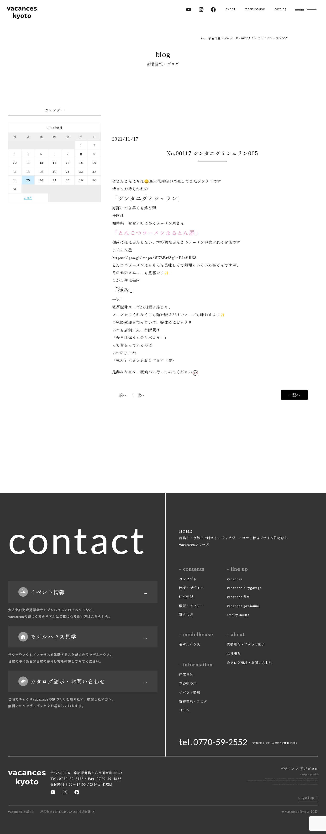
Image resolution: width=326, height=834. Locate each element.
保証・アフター (191, 606)
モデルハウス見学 (53, 636)
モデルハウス (189, 644)
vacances (235, 579)
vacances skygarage (244, 588)
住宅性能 (186, 597)
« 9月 (28, 198)
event (231, 9)
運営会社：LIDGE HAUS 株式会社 (65, 811)
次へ (141, 395)
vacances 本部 (18, 811)
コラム (184, 710)
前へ (123, 395)
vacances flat (238, 597)
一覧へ (294, 394)
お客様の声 (188, 683)
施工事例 (186, 674)
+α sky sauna (238, 614)
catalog (280, 9)
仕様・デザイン (191, 588)
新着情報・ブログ (193, 701)
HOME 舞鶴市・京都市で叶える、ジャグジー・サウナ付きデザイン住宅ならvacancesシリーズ (233, 538)
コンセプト (188, 579)
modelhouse (255, 9)
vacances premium (243, 606)
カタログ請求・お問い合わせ (67, 681)
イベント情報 (47, 592)
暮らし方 (186, 614)
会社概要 (234, 653)
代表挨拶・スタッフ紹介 (246, 644)
